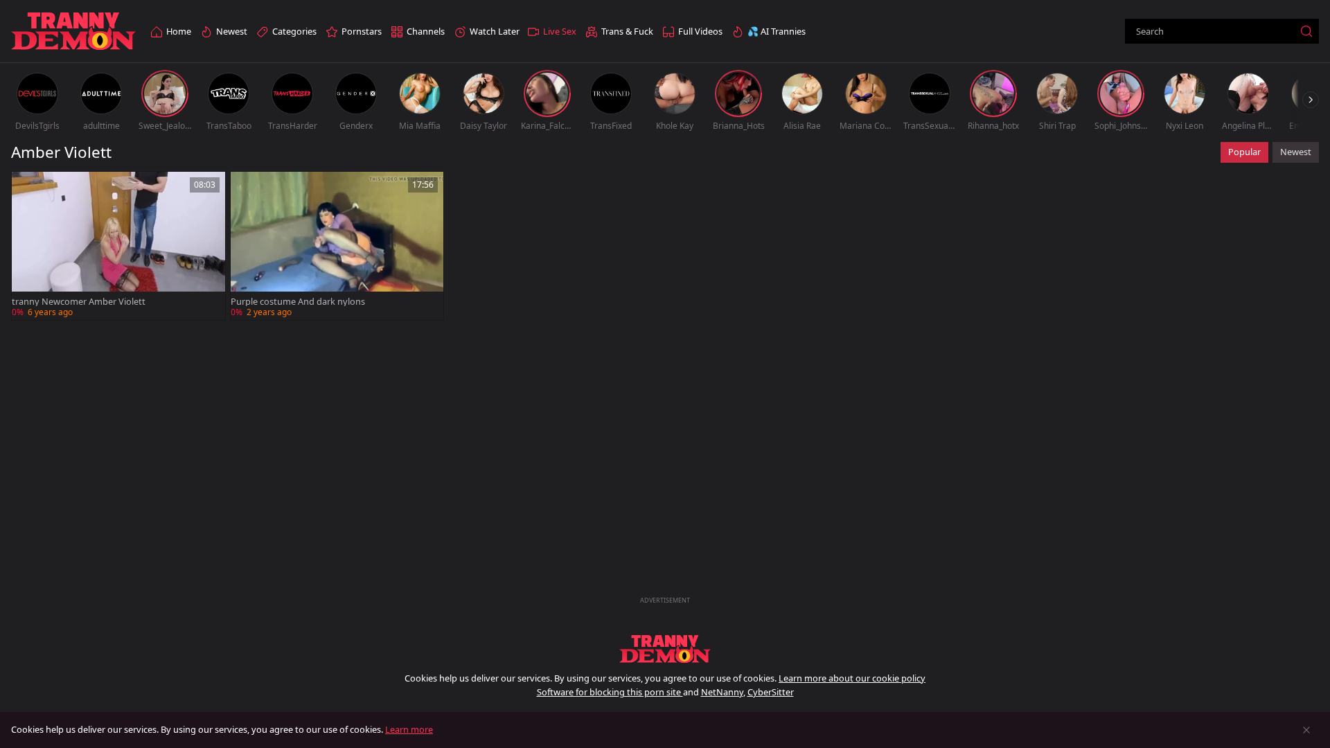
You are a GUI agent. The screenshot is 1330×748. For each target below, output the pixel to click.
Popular (1244, 151)
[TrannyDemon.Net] (73, 31)
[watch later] (28, 188)
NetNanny (722, 692)
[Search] (1306, 31)
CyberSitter (770, 692)
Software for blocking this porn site (610, 692)
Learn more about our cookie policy (852, 678)
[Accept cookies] (1306, 730)
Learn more (409, 729)
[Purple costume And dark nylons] (337, 246)
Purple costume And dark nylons (298, 301)
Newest (1295, 151)
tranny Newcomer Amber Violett (78, 301)
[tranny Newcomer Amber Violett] (118, 246)
